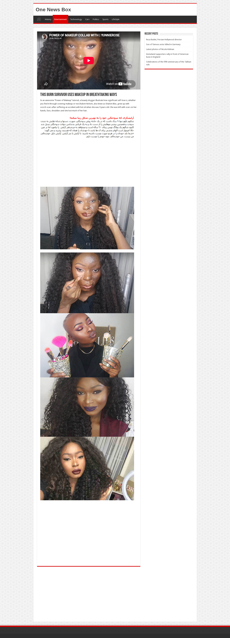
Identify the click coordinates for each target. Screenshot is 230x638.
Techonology (76, 19)
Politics (96, 19)
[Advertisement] (88, 163)
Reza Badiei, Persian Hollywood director (164, 39)
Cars (87, 19)
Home (39, 19)
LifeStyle (115, 19)
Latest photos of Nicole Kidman (160, 49)
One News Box (53, 9)
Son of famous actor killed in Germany (163, 44)
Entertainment (60, 19)
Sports (105, 19)
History (48, 19)
